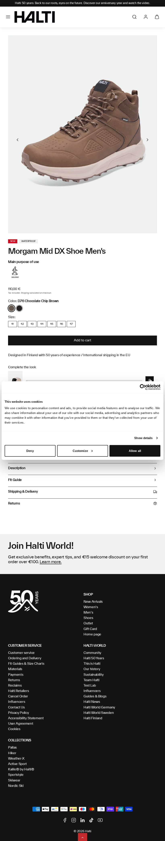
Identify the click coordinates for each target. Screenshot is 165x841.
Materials (15, 669)
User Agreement (20, 723)
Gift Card (90, 629)
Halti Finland (93, 718)
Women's (91, 607)
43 (32, 324)
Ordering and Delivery (24, 658)
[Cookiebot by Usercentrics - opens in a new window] (142, 387)
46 (61, 324)
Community (92, 652)
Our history (92, 669)
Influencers (16, 701)
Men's (88, 612)
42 (22, 324)
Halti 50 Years (94, 658)
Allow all (135, 450)
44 (41, 324)
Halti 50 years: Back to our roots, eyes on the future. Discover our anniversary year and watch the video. (82, 3)
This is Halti (92, 663)
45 (51, 324)
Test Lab (90, 685)
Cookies (14, 729)
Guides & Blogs (95, 696)
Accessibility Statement (26, 718)
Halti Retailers (18, 691)
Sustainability (94, 674)
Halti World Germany (99, 707)
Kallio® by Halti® (21, 769)
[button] (8, 17)
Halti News (92, 701)
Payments (15, 674)
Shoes (88, 618)
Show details (143, 438)
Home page (92, 634)
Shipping (25, 293)
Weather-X (16, 758)
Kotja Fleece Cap (38, 376)
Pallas (12, 747)
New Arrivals (93, 601)
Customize (80, 450)
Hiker (12, 753)
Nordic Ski (16, 785)
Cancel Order (18, 696)
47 (71, 324)
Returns (14, 680)
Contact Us (16, 707)
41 (12, 324)
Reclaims (15, 685)
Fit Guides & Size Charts (26, 663)
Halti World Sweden (99, 712)
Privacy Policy (18, 712)
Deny (30, 450)
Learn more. (51, 562)
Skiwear (14, 780)
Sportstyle (16, 774)
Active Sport (17, 764)
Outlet (88, 623)
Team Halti (91, 680)
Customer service (21, 652)
